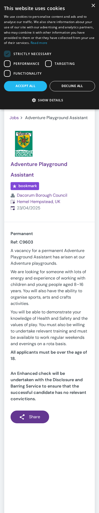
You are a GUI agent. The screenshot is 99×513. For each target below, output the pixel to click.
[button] (49, 100)
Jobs (14, 117)
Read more (39, 42)
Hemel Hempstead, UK (38, 201)
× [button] (93, 6)
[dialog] (49, 54)
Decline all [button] (72, 86)
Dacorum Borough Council (42, 195)
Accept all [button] (25, 86)
